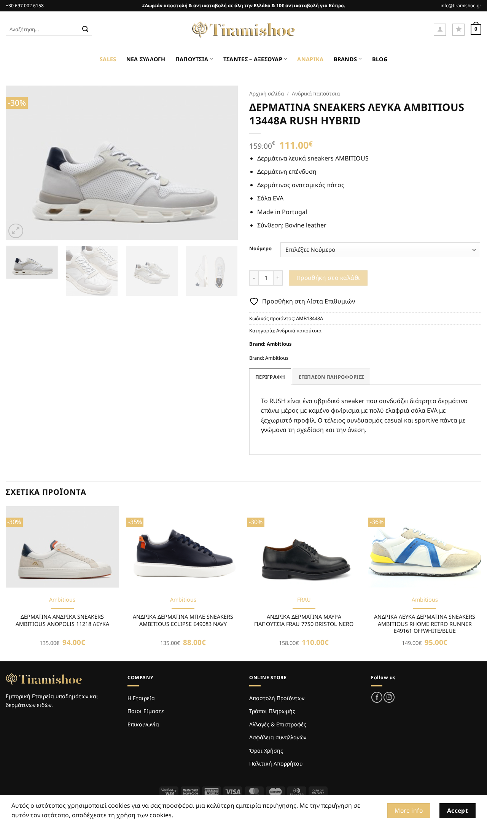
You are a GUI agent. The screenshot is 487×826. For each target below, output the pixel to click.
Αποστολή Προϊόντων (276, 698)
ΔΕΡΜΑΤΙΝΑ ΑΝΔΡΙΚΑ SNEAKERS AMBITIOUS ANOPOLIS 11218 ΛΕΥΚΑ (62, 620)
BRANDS (345, 59)
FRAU (304, 599)
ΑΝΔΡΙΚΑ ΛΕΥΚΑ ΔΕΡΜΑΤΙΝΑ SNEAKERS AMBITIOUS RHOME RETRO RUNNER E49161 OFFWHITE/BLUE (424, 623)
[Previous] (20, 163)
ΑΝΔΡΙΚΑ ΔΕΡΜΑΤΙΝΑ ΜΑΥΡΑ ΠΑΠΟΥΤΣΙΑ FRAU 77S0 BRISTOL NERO (303, 620)
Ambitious (279, 343)
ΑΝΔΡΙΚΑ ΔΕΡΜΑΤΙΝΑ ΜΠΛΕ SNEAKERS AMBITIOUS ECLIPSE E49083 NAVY (183, 620)
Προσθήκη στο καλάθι (328, 277)
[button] (440, 30)
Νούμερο (260, 248)
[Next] (224, 163)
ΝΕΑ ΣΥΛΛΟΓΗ (146, 59)
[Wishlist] (458, 30)
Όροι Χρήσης (266, 750)
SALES (108, 59)
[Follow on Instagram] (389, 697)
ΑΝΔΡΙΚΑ (310, 59)
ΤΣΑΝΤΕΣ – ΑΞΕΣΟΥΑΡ (252, 59)
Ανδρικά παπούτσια (316, 93)
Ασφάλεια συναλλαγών (277, 737)
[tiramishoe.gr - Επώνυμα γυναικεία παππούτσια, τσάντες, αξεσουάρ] (243, 29)
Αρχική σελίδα (266, 93)
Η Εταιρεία (141, 698)
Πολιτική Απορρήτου (275, 763)
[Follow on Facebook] (376, 697)
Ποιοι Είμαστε (145, 711)
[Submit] (85, 29)
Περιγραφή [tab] (270, 376)
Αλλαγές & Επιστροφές (277, 724)
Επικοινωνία (143, 724)
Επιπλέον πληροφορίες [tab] (331, 376)
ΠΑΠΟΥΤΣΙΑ (191, 59)
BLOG (379, 59)
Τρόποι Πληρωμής (272, 711)
